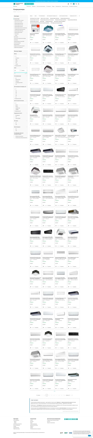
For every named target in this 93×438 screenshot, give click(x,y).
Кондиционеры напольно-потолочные (21, 27)
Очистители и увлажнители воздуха (20, 38)
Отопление (16, 39)
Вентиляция (16, 36)
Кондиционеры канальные (19, 23)
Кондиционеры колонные (19, 26)
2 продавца (49, 42)
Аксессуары (17, 33)
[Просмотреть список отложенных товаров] (71, 4)
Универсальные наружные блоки (20, 29)
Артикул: (31, 35)
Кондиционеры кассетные (19, 24)
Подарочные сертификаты (18, 47)
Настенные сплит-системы (19, 20)
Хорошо (89, 435)
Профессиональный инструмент (19, 45)
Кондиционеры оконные (18, 32)
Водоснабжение (16, 44)
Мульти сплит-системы (18, 21)
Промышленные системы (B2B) (19, 41)
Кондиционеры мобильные (19, 30)
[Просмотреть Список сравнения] (68, 4)
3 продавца (36, 42)
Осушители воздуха (17, 42)
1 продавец (74, 62)
